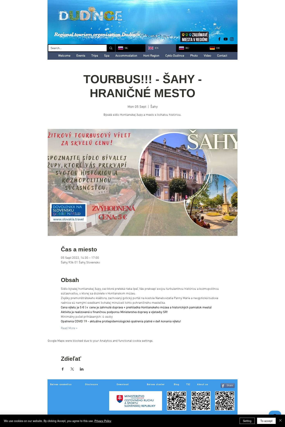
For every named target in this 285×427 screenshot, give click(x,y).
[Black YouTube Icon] (225, 39)
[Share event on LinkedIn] (82, 369)
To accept (266, 421)
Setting (247, 421)
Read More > (69, 328)
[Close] (280, 421)
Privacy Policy (102, 421)
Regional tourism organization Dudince (97, 34)
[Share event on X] (72, 369)
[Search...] (111, 48)
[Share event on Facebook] (63, 369)
